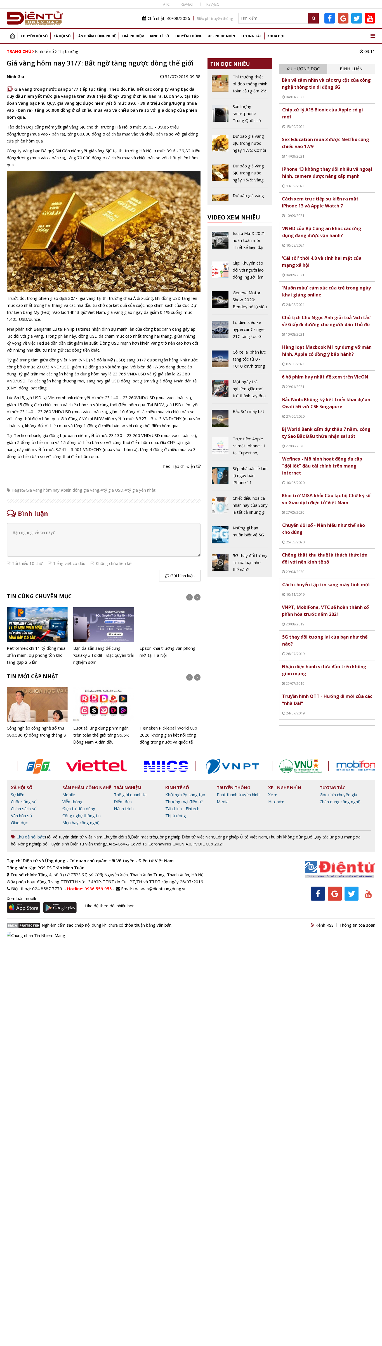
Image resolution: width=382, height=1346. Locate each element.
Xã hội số (62, 36)
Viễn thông (72, 801)
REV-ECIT (188, 4)
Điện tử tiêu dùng (78, 808)
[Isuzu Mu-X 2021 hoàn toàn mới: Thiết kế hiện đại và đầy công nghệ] (240, 242)
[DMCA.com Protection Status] (24, 925)
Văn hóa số (21, 815)
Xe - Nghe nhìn (221, 36)
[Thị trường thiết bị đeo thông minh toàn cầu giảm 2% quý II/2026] (240, 86)
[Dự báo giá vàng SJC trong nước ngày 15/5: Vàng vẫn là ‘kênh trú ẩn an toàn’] (240, 175)
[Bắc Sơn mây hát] (240, 419)
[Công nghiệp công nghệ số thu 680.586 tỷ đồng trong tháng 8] (37, 713)
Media (222, 801)
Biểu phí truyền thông (215, 18)
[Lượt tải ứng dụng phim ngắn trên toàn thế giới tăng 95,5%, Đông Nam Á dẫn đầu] (103, 716)
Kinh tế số (159, 36)
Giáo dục (19, 822)
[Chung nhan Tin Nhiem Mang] (36, 935)
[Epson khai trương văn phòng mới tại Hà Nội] (170, 632)
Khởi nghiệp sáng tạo (185, 794)
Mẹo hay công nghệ (80, 822)
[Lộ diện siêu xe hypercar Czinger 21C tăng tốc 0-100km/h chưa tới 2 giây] (240, 331)
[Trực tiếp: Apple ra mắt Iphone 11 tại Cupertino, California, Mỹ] (240, 448)
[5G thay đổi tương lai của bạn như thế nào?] (240, 562)
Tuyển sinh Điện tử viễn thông (77, 844)
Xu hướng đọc (303, 68)
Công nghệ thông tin (81, 815)
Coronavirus (159, 844)
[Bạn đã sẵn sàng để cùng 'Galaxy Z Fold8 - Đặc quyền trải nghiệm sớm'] (103, 636)
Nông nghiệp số (33, 844)
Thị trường (68, 51)
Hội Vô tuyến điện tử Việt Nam (73, 837)
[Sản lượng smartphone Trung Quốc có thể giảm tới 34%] (240, 115)
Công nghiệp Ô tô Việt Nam (241, 837)
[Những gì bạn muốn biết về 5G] (240, 535)
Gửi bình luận (182, 575)
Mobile (68, 794)
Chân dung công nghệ (340, 801)
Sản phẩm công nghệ (96, 36)
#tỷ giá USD (111, 490)
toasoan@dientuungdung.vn (160, 888)
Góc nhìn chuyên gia (338, 794)
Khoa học (276, 36)
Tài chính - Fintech (182, 808)
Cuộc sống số (24, 801)
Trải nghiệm (133, 36)
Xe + (272, 794)
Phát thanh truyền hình (238, 794)
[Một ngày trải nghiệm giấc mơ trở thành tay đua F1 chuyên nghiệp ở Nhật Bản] (240, 390)
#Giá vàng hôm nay (41, 490)
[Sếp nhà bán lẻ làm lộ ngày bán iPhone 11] (240, 477)
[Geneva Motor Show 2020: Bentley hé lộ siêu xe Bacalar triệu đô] (240, 301)
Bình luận (351, 68)
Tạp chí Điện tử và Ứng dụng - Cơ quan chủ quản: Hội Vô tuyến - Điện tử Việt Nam (90, 860)
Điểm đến (123, 801)
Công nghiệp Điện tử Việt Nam (185, 837)
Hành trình (124, 808)
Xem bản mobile (22, 898)
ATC (166, 4)
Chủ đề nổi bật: (30, 837)
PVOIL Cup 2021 (208, 844)
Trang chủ (12, 35)
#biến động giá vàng (80, 490)
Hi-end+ (276, 801)
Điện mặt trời (143, 837)
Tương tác (251, 36)
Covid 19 (139, 844)
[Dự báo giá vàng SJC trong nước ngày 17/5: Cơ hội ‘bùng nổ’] (240, 145)
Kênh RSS (324, 925)
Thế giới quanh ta (130, 794)
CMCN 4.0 (182, 844)
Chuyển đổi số (34, 36)
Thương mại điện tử (184, 801)
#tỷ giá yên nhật (139, 490)
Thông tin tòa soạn (357, 925)
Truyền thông (188, 36)
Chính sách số (24, 808)
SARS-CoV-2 (117, 844)
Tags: (17, 490)
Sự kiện (17, 794)
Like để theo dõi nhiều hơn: (110, 905)
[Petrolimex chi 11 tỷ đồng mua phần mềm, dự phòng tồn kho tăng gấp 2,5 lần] (37, 636)
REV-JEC (212, 4)
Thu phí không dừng (287, 837)
